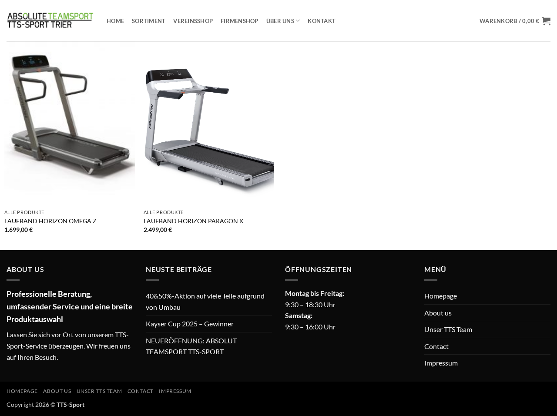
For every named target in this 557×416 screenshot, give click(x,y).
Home (115, 20)
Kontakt (322, 20)
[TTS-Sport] (50, 20)
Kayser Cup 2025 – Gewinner (190, 323)
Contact (436, 346)
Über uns (280, 20)
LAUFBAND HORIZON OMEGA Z (50, 221)
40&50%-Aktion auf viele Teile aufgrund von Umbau (205, 301)
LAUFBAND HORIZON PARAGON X (193, 221)
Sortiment (148, 20)
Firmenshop (239, 20)
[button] (515, 20)
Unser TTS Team (448, 329)
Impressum (441, 363)
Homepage (440, 296)
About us (438, 313)
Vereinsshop (193, 20)
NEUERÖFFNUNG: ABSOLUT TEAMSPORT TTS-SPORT (191, 346)
